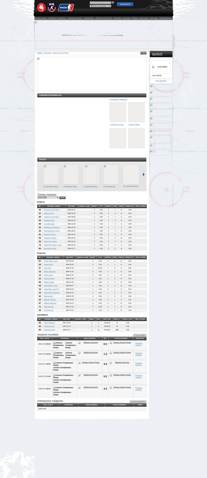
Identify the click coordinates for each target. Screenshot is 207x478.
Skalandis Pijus (49, 220)
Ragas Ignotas (49, 282)
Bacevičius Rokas (50, 248)
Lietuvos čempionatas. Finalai (70, 345)
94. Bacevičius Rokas (50, 186)
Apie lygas (154, 18)
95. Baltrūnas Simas (70, 186)
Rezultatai (118, 18)
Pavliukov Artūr (49, 326)
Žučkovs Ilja (48, 275)
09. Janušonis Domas (130, 186)
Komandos (127, 18)
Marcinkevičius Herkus (52, 231)
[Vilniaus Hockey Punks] (121, 343)
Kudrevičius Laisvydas (52, 292)
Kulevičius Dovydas (117, 124)
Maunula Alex (48, 296)
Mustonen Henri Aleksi (51, 210)
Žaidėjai (135, 18)
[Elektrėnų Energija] (89, 343)
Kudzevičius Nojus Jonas (52, 245)
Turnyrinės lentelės (74, 18)
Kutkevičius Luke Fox (51, 289)
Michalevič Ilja (49, 306)
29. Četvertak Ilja (109, 186)
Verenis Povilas (49, 278)
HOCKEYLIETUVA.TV (103, 18)
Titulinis (39, 53)
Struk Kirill (47, 268)
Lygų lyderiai (144, 18)
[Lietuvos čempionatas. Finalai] (59, 345)
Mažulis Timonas (50, 299)
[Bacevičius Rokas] (51, 174)
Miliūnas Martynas (50, 303)
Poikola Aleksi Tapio (50, 285)
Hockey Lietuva (41, 18)
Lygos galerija (156, 75)
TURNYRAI (52, 18)
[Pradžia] (55, 11)
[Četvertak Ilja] (111, 174)
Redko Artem (48, 264)
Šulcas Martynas (50, 271)
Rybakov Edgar (134, 124)
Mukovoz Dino (49, 213)
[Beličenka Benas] (91, 174)
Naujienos (62, 18)
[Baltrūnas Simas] (71, 174)
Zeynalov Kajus (49, 224)
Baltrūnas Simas (49, 329)
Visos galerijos (161, 81)
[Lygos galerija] (161, 67)
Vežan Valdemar (49, 322)
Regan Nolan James (51, 261)
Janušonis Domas (50, 238)
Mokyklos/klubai (165, 18)
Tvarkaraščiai (89, 18)
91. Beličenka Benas (90, 186)
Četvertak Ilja (48, 310)
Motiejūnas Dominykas (52, 227)
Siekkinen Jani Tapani (51, 217)
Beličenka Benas (49, 234)
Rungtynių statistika (138, 344)
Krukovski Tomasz (50, 241)
